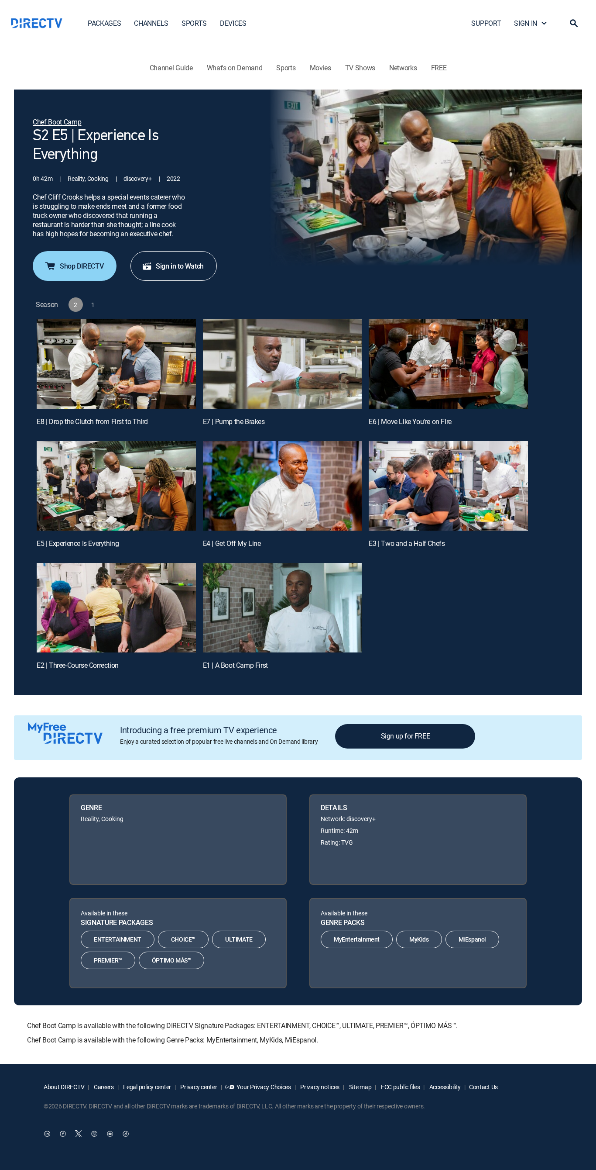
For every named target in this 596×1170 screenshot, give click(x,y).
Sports (285, 67)
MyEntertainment (357, 939)
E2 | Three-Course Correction (78, 665)
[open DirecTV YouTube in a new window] (109, 1133)
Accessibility (444, 1087)
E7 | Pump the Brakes (234, 421)
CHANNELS (151, 23)
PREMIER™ (108, 960)
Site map (359, 1087)
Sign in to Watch (180, 266)
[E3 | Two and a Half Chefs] (448, 486)
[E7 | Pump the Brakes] (282, 363)
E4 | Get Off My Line (232, 543)
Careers (103, 1087)
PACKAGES (104, 23)
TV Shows (360, 67)
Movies (320, 67)
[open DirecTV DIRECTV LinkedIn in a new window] (47, 1133)
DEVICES (233, 23)
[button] (574, 23)
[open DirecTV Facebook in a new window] (62, 1133)
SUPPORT (486, 23)
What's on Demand (235, 67)
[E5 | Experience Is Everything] (116, 486)
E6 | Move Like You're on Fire (410, 421)
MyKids (419, 939)
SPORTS (194, 23)
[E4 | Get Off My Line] (282, 486)
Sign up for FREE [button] (405, 736)
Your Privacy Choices (263, 1087)
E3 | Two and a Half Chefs (407, 543)
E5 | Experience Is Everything (78, 543)
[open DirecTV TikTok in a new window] (125, 1133)
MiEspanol (472, 939)
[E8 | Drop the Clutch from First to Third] (116, 363)
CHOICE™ (183, 939)
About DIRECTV (64, 1087)
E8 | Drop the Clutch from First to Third (92, 421)
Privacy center (198, 1087)
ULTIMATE (239, 939)
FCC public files (400, 1087)
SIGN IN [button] (525, 23)
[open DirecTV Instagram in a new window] (94, 1133)
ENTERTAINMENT (117, 939)
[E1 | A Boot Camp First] (282, 607)
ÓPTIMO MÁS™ (172, 960)
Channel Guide (171, 67)
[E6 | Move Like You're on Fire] (448, 363)
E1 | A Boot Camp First (235, 665)
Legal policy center (146, 1087)
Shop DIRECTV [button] (81, 266)
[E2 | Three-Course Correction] (116, 607)
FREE (439, 67)
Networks (403, 67)
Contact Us (483, 1087)
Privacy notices (319, 1087)
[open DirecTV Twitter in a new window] (78, 1133)
